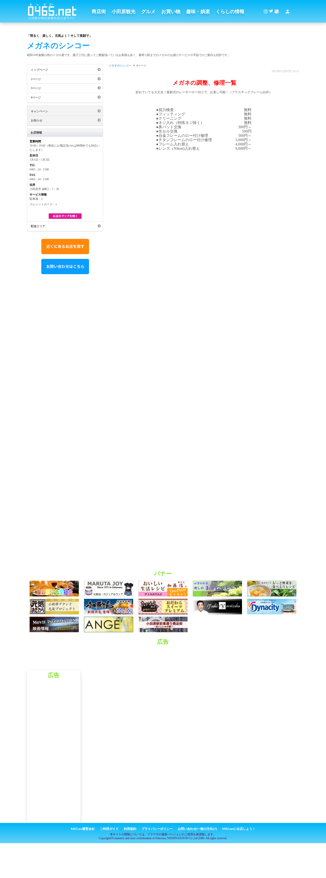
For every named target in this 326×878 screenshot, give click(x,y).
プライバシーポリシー (157, 829)
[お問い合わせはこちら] (65, 273)
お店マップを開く (65, 216)
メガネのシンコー (120, 65)
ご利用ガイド (109, 829)
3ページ (36, 88)
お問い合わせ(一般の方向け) (197, 829)
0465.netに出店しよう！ (238, 829)
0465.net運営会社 (83, 829)
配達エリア (38, 226)
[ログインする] (287, 11)
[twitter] (271, 11)
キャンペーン (39, 111)
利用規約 (130, 829)
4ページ (36, 97)
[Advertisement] (163, 659)
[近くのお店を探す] (65, 253)
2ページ (36, 79)
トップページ (39, 70)
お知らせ (36, 120)
